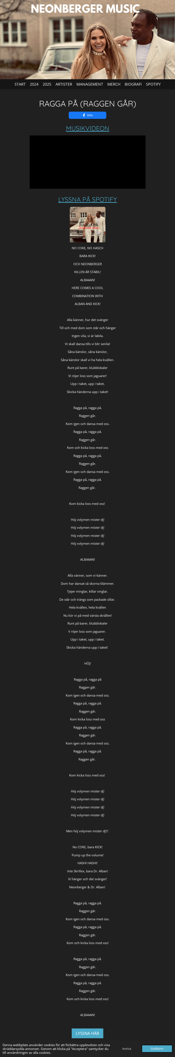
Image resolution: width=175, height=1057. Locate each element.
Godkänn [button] (157, 1049)
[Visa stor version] (87, 224)
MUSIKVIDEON (87, 128)
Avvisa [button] (126, 1049)
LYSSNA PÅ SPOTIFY (87, 199)
